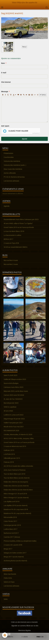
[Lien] (23, 94)
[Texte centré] (21, 94)
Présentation (8, 153)
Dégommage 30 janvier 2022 (14, 419)
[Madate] (24, 636)
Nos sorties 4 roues (11, 260)
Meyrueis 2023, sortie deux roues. (16, 391)
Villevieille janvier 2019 (12, 458)
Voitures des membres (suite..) (15, 165)
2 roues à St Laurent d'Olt (13, 545)
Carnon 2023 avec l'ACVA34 (14, 395)
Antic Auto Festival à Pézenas (14, 470)
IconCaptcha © (36, 133)
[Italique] (5, 94)
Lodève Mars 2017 (10, 529)
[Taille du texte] (10, 94)
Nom (3, 63)
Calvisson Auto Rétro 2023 (13, 387)
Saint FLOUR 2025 (10, 375)
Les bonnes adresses (11, 181)
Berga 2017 (8, 549)
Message (4, 91)
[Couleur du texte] (14, 94)
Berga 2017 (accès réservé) (14, 557)
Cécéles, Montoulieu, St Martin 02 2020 (18, 434)
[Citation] (18, 94)
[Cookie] (4, 635)
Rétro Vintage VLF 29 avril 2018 (15, 494)
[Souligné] (8, 94)
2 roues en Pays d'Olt (11, 243)
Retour (24, 47)
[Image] (29, 94)
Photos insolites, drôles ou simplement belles (20, 541)
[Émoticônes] (37, 94)
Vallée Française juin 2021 (13, 423)
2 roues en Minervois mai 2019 (15, 446)
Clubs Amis (8, 578)
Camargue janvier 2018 (12, 525)
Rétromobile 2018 (10, 517)
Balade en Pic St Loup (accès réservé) (17, 513)
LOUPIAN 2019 (9, 454)
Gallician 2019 (9, 450)
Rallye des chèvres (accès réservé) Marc (18, 490)
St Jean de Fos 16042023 (13, 399)
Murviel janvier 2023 (11, 403)
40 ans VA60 (8, 411)
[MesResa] (40, 636)
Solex (6, 599)
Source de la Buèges (11, 383)
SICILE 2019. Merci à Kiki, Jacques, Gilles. (19, 438)
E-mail (3, 73)
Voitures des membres (12, 161)
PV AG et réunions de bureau (14, 177)
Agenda (6, 206)
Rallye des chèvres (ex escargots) (16, 482)
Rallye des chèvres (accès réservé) (16, 486)
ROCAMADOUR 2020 (11, 431)
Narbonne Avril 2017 (11, 533)
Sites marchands (10, 574)
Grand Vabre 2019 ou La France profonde (19, 442)
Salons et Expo (9, 582)
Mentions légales (24, 630)
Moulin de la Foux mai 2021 (14, 427)
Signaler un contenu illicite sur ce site (24, 626)
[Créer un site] (9, 636)
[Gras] (2, 94)
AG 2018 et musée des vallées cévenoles (18, 466)
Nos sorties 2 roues (11, 264)
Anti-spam (5, 126)
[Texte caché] (26, 94)
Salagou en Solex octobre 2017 (15, 553)
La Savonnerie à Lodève (12, 235)
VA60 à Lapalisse (10, 407)
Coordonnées (9, 157)
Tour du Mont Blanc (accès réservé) (17, 478)
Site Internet (6, 82)
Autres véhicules (10, 173)
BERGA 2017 (8, 239)
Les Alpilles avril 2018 (11, 501)
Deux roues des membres (13, 169)
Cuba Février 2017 (10, 521)
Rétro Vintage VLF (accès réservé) (16, 498)
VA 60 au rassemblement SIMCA (15, 247)
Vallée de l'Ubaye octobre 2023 (15, 379)
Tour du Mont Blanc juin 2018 (14, 474)
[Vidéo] (32, 94)
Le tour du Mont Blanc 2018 (14, 231)
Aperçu (43, 95)
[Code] (34, 94)
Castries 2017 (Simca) (12, 537)
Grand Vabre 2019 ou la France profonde (19, 227)
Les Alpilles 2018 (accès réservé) (15, 505)
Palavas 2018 (9, 462)
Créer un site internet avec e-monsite (24, 622)
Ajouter (24, 139)
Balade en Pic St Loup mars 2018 (16, 509)
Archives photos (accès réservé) (15, 561)
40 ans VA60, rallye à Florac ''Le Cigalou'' (18, 223)
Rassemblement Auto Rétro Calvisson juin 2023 (21, 219)
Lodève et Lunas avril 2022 (13, 415)
